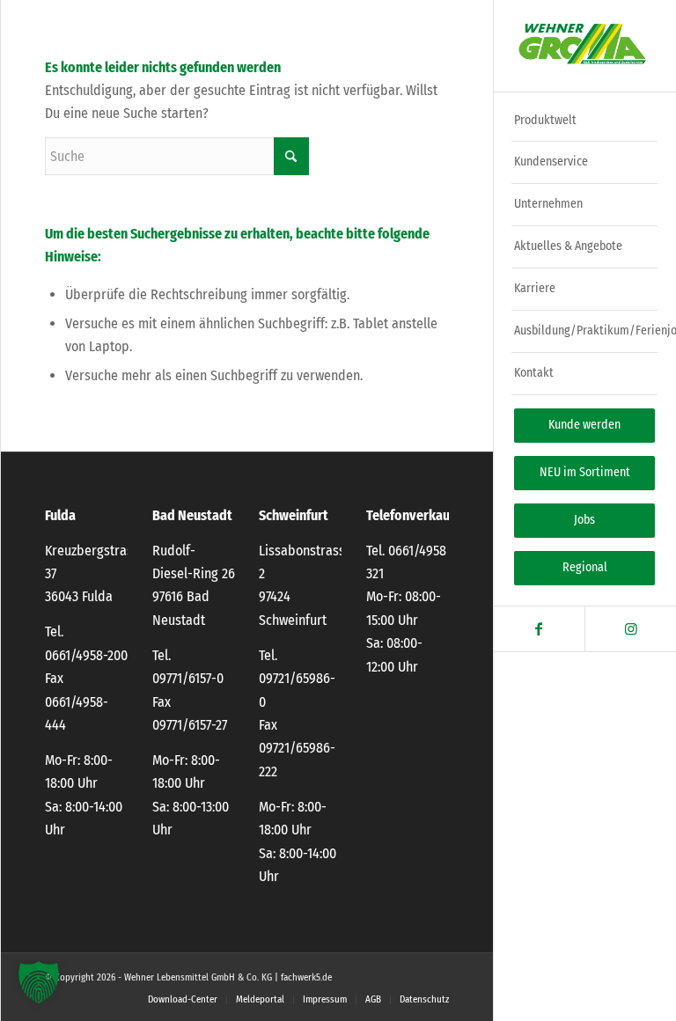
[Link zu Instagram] (630, 628)
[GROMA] (584, 46)
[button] (38, 982)
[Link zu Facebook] (539, 628)
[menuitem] (584, 121)
